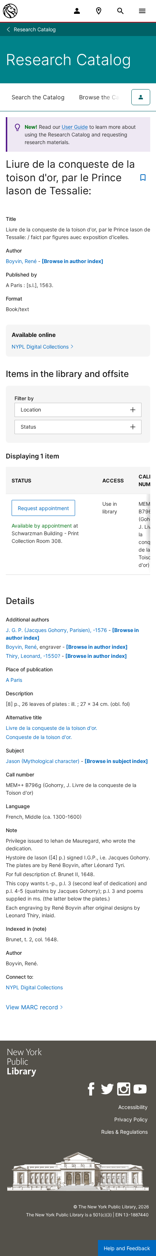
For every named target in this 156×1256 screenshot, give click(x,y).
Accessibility (133, 1107)
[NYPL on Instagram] (124, 1090)
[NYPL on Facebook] (92, 1090)
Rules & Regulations (124, 1132)
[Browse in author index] (72, 261)
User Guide (75, 127)
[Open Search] (120, 11)
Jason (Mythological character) (42, 761)
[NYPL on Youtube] (141, 1090)
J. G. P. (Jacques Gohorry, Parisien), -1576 (56, 630)
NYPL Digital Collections (34, 987)
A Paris (14, 680)
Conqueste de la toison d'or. (39, 737)
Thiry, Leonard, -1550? (33, 656)
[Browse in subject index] (116, 761)
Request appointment (43, 508)
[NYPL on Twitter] (108, 1090)
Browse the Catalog (106, 97)
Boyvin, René (21, 261)
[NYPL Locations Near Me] (99, 11)
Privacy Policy (131, 1119)
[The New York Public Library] (10, 11)
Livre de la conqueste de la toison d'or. (51, 728)
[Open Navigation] (142, 11)
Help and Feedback (127, 1248)
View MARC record (32, 1007)
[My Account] (77, 11)
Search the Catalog (38, 97)
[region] (78, 521)
